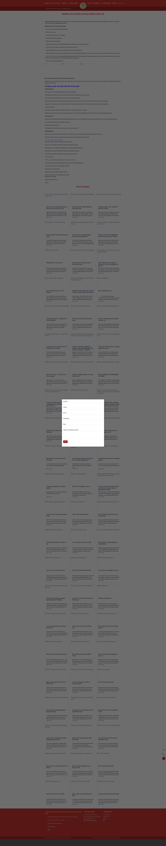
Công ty (65, 407)
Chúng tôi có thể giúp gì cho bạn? (70, 429)
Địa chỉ (64, 412)
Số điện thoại (66, 418)
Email (64, 424)
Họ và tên (65, 401)
